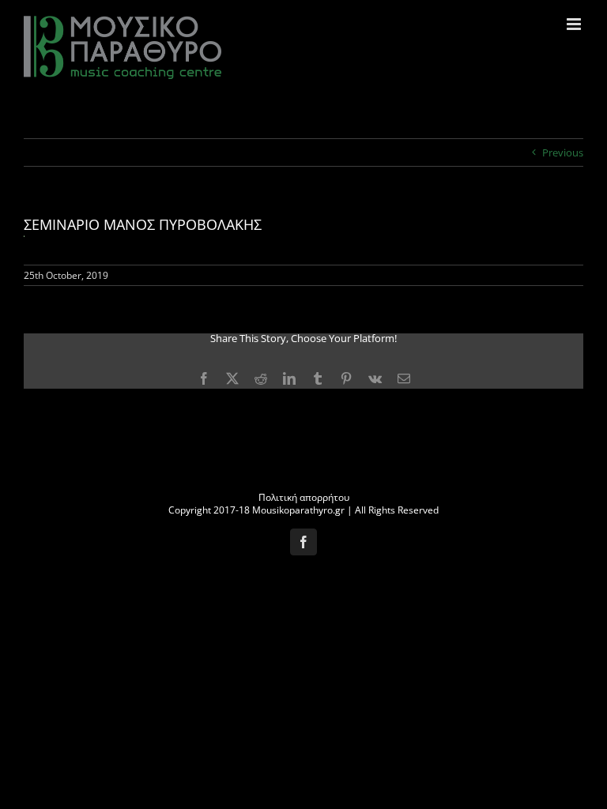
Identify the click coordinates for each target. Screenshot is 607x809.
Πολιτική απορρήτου (303, 497)
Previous (562, 152)
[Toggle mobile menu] (575, 24)
